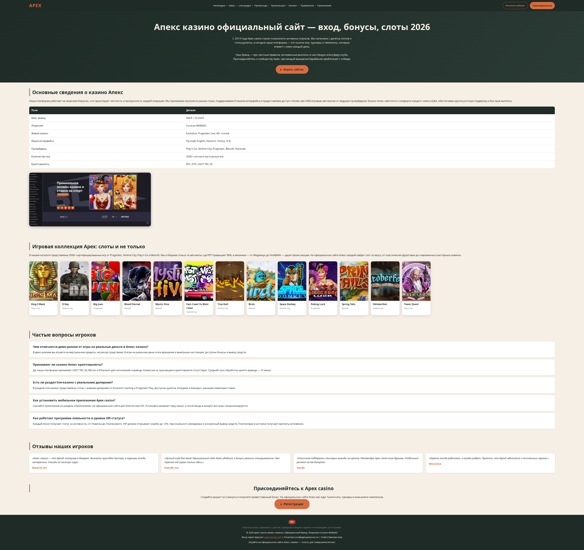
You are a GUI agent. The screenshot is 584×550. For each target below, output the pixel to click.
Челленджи (219, 5)
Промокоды (260, 5)
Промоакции (278, 5)
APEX (35, 5)
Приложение (324, 5)
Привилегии (307, 5)
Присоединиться (542, 5)
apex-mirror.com (273, 537)
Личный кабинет (515, 5)
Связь (232, 5)
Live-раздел (245, 5)
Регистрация (293, 504)
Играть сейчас (293, 69)
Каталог (293, 5)
